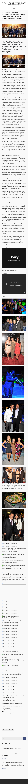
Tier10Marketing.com (6, 157)
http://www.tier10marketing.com (18, 713)
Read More (4, 750)
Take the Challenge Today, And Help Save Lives (12, 747)
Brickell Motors (13, 188)
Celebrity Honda (16, 186)
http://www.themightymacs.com (15, 706)
